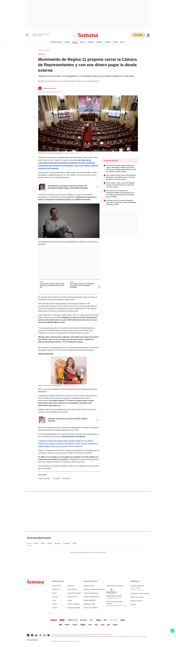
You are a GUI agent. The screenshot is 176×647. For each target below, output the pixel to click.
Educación (71, 585)
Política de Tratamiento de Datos (94, 589)
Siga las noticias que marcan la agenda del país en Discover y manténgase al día (69, 81)
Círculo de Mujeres (74, 604)
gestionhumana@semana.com (116, 605)
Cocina (70, 600)
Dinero (54, 593)
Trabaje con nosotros (137, 597)
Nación (48, 50)
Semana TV (56, 589)
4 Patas (54, 607)
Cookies (133, 604)
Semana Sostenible (74, 607)
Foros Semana (72, 589)
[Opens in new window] (32, 635)
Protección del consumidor (115, 585)
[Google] (28, 635)
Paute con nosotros (136, 601)
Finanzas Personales (74, 593)
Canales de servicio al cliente (139, 593)
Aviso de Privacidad (34, 640)
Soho (54, 600)
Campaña (56, 478)
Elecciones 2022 (44, 478)
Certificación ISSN (89, 604)
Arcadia (54, 596)
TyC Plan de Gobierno (91, 607)
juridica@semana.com (114, 598)
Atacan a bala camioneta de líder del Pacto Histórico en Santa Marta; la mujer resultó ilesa (52, 285)
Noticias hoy (66, 478)
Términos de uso (89, 585)
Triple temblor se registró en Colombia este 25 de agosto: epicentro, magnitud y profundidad (82, 285)
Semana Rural (72, 596)
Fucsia (54, 604)
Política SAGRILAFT (90, 600)
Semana (40, 50)
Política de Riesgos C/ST (92, 596)
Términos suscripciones (91, 593)
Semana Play (56, 585)
